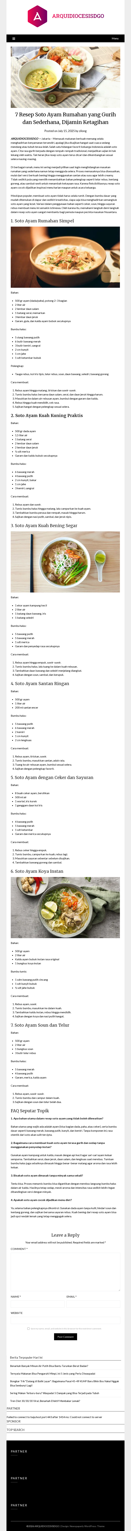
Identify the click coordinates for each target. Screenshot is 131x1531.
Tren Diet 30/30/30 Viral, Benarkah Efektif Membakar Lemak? (45, 1400)
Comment (19, 1248)
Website (17, 1312)
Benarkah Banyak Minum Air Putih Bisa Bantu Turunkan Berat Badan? (49, 1365)
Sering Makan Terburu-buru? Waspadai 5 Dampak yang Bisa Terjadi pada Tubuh (54, 1393)
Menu (115, 38)
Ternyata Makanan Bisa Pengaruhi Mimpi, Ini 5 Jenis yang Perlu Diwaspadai (52, 1373)
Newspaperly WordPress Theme (87, 1526)
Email (72, 1296)
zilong (83, 131)
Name (16, 1296)
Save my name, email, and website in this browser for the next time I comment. (66, 1328)
